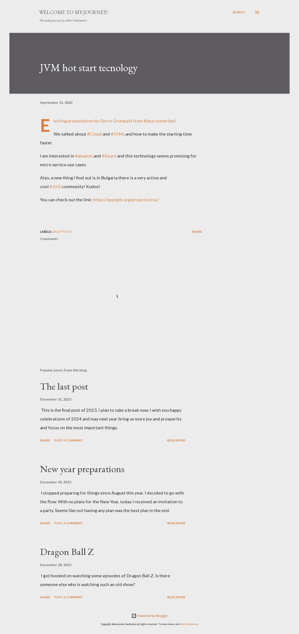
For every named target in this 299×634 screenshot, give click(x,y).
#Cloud (94, 133)
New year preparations (82, 469)
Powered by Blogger (152, 616)
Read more (176, 440)
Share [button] (197, 231)
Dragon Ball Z (67, 551)
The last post (64, 386)
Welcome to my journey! (73, 12)
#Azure (109, 155)
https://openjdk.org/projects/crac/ (126, 199)
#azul (149, 120)
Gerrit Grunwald (116, 120)
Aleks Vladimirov (189, 624)
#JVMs (118, 133)
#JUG (55, 186)
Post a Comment (68, 440)
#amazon (84, 155)
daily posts (62, 231)
